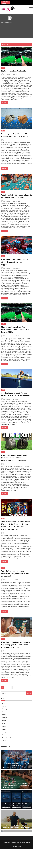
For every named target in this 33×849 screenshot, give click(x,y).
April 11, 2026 (13, 787)
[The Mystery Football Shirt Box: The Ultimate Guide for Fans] (16, 799)
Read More (4, 103)
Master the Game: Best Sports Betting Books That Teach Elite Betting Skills (15, 329)
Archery (4, 703)
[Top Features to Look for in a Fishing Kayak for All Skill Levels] (16, 378)
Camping (4, 712)
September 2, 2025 (16, 268)
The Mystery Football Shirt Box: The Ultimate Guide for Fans (16, 805)
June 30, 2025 (15, 464)
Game (4, 720)
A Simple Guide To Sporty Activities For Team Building (16, 764)
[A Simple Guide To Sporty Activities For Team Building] (16, 759)
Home (20, 846)
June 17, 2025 (15, 579)
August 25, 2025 (16, 335)
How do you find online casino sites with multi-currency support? (14, 262)
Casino (3, 67)
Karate (4, 729)
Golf (3, 723)
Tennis (4, 740)
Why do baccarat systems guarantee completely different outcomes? (15, 573)
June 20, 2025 (15, 533)
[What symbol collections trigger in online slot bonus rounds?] (16, 182)
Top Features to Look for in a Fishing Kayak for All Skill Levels (15, 394)
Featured (4, 717)
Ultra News (21, 844)
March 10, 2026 (15, 807)
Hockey (4, 726)
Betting (3, 323)
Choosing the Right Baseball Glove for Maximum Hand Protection (16, 135)
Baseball (4, 706)
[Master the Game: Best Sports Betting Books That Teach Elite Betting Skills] (16, 312)
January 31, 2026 (11, 830)
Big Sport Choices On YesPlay (14, 71)
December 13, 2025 (16, 140)
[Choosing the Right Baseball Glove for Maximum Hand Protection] (16, 118)
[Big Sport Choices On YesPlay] (16, 56)
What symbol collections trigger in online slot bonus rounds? (16, 196)
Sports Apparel (6, 738)
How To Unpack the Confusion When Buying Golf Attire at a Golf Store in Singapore (16, 825)
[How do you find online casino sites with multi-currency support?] (16, 245)
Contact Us (15, 846)
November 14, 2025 (16, 201)
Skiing (4, 732)
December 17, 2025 (16, 74)
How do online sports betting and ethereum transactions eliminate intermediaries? (16, 785)
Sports (3, 130)
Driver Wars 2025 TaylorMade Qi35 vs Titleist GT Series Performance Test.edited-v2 (14, 458)
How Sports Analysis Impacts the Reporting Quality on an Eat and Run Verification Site (15, 645)
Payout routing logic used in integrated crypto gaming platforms (16, 828)
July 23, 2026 (13, 767)
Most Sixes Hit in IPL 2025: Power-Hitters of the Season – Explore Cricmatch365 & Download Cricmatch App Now (16, 525)
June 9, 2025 (15, 650)
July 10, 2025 (15, 399)
